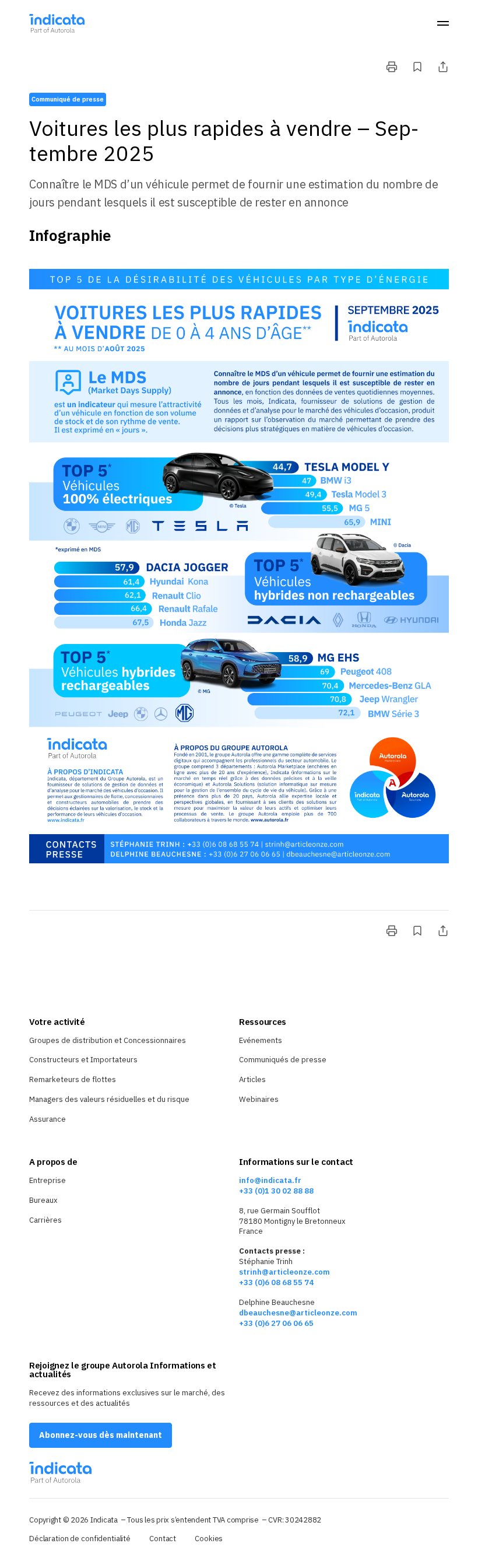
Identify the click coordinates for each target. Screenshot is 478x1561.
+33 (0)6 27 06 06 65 (276, 1323)
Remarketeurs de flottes (72, 1079)
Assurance (47, 1119)
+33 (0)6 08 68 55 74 (276, 1282)
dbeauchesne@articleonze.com (298, 1313)
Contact (162, 1539)
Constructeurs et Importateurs (83, 1060)
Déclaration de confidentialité (80, 1539)
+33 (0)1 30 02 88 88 (276, 1191)
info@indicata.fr (270, 1180)
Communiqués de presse (282, 1060)
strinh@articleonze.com (284, 1272)
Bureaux (43, 1200)
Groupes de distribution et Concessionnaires (107, 1040)
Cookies (209, 1539)
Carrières (45, 1220)
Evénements (260, 1040)
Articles (252, 1079)
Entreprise (47, 1180)
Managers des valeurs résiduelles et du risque (109, 1099)
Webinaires (259, 1099)
